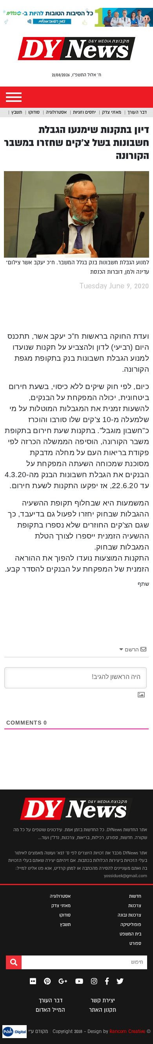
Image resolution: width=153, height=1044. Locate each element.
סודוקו (34, 112)
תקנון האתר (102, 1010)
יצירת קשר (103, 1000)
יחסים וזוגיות (84, 112)
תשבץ (16, 112)
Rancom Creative (127, 1031)
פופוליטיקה (130, 924)
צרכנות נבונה (129, 915)
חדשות (135, 896)
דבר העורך (137, 112)
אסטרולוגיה (56, 112)
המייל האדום (50, 1010)
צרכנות (134, 905)
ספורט (135, 943)
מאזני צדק (111, 112)
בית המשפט (130, 933)
